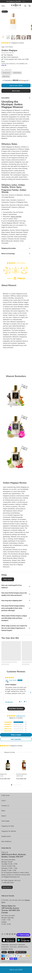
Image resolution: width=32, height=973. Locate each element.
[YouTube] (15, 934)
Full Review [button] (9, 702)
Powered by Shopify (6, 961)
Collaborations (5, 944)
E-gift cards (5, 795)
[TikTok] (2, 934)
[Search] (24, 6)
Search (3, 816)
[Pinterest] (10, 934)
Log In (3, 800)
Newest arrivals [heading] (9, 752)
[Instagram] (5, 934)
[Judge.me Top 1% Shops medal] (24, 270)
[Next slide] (30, 692)
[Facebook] (7, 934)
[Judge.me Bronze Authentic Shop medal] (16, 270)
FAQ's (3, 811)
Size (6, 69)
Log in (4, 952)
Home (2, 46)
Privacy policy (13, 946)
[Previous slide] (1, 692)
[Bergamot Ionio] (8, 764)
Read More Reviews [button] (16, 708)
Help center (8, 579)
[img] (9, 677)
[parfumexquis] (16, 6)
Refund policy (21, 944)
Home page (5, 821)
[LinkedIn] (12, 934)
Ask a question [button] (16, 739)
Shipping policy (5, 946)
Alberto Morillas (16, 216)
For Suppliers (4, 948)
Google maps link (7, 887)
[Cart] (29, 6)
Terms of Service (13, 944)
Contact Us (5, 805)
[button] (5, 43)
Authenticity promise (23, 946)
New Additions (6, 841)
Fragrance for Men (7, 826)
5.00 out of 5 (20, 716)
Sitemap (11, 948)
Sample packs (6, 836)
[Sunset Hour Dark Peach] (24, 764)
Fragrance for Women (8, 831)
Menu (3, 6)
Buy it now (16, 91)
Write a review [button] (16, 735)
